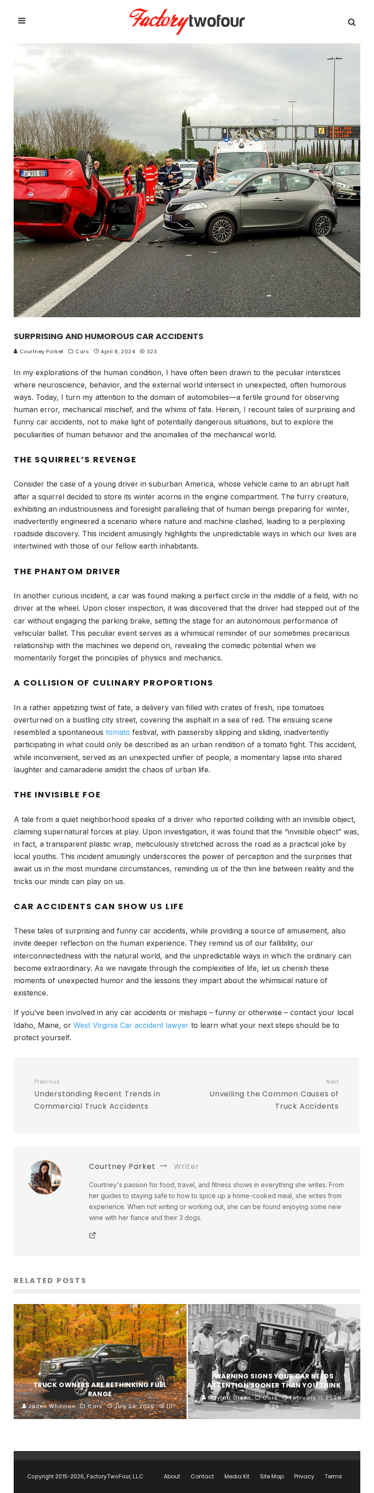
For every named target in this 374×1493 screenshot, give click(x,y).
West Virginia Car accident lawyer (131, 1025)
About (172, 1476)
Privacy (304, 1476)
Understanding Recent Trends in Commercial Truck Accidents (97, 1094)
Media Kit (236, 1476)
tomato (118, 732)
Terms (333, 1476)
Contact (202, 1476)
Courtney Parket (41, 351)
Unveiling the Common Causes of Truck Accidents (274, 1094)
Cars (82, 351)
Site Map (272, 1476)
